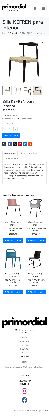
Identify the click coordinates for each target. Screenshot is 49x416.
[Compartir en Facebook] (10, 144)
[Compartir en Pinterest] (20, 144)
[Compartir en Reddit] (30, 144)
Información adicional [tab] (29, 153)
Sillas (14, 119)
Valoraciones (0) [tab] (11, 158)
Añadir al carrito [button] (14, 240)
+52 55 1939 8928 (24, 381)
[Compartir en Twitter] (15, 144)
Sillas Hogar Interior (24, 119)
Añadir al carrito (11, 135)
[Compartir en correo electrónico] (4, 144)
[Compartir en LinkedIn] (25, 144)
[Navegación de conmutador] (43, 8)
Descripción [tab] (10, 153)
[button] (42, 43)
